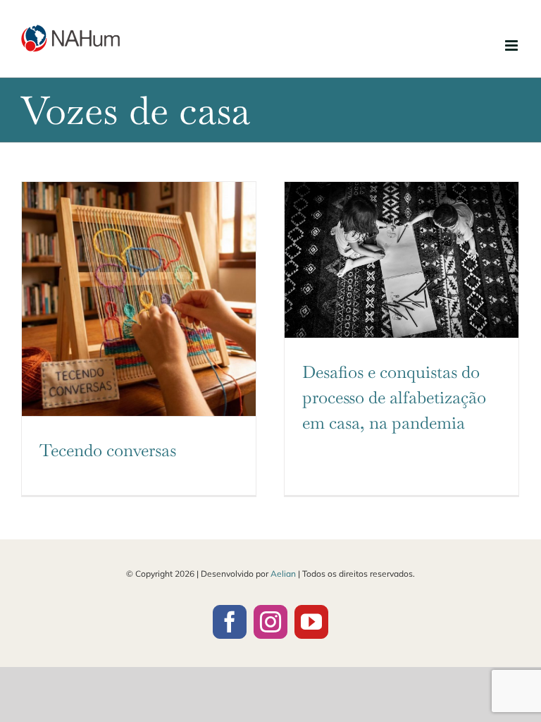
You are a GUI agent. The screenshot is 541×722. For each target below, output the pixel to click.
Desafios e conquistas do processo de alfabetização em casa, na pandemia (394, 397)
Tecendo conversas (107, 450)
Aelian (283, 573)
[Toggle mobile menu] (512, 45)
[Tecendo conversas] (139, 299)
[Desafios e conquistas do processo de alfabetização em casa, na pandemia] (401, 260)
